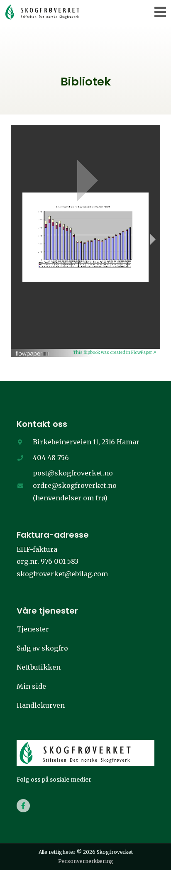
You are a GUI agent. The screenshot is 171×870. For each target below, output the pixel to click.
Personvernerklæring (85, 861)
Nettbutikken (39, 667)
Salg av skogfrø (42, 648)
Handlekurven (41, 705)
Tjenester (33, 629)
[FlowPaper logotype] (32, 351)
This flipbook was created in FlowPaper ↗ (114, 352)
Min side (31, 686)
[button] (160, 12)
